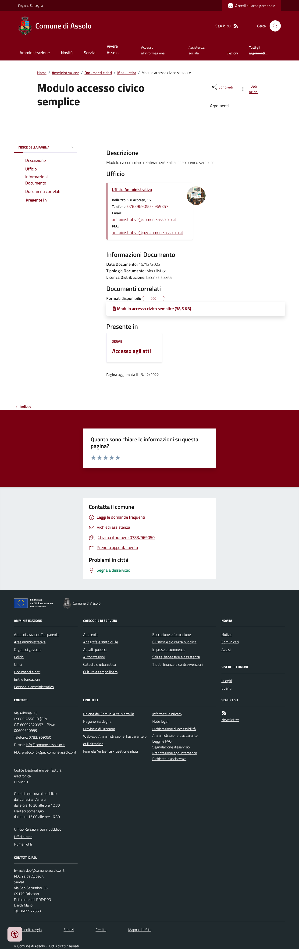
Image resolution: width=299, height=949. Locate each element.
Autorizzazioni (94, 657)
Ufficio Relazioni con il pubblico (37, 829)
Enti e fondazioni (27, 679)
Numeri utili (23, 844)
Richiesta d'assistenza (169, 758)
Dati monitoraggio (28, 929)
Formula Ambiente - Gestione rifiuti (110, 751)
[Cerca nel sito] (273, 26)
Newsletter (230, 719)
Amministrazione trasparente (175, 735)
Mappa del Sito (139, 929)
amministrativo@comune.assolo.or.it (144, 219)
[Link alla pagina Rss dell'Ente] (224, 713)
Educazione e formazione (171, 634)
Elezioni (232, 53)
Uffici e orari (23, 836)
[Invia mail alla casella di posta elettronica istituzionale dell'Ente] (45, 744)
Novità (67, 53)
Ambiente (90, 634)
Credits (101, 929)
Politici (19, 657)
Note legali (160, 721)
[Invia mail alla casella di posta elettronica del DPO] (45, 870)
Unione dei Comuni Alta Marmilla (108, 714)
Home (41, 72)
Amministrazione (35, 53)
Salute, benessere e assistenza (176, 657)
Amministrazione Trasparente (36, 634)
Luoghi (226, 680)
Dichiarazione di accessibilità (174, 729)
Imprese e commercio (168, 649)
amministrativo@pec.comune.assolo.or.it (147, 232)
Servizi (90, 53)
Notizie (226, 634)
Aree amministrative (30, 642)
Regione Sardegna (30, 5)
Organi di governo (27, 649)
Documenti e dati (98, 72)
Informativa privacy (167, 714)
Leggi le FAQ (162, 741)
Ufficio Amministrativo (132, 189)
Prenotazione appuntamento (174, 753)
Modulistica (126, 72)
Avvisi (226, 649)
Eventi (226, 688)
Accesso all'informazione (153, 50)
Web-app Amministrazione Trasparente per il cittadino (114, 740)
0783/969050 (40, 737)
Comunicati (230, 642)
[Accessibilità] (14, 934)
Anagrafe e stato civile (100, 642)
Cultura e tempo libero (100, 672)
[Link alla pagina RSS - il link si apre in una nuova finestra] (235, 26)
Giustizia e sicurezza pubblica (174, 642)
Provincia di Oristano (99, 729)
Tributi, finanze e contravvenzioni (177, 664)
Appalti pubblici (95, 649)
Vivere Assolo (113, 49)
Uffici (18, 664)
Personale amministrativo (34, 687)
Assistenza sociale (197, 50)
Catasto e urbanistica (99, 664)
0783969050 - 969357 (147, 206)
